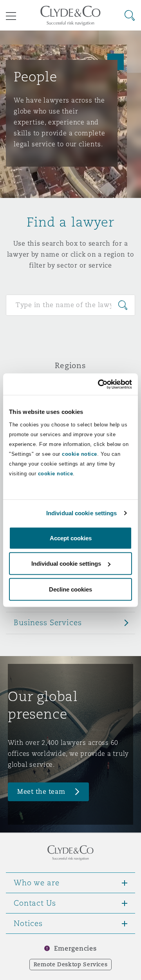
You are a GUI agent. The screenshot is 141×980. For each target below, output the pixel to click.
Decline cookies (70, 589)
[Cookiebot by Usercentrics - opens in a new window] (99, 384)
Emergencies (75, 948)
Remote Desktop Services (71, 964)
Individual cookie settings (81, 513)
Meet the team (41, 792)
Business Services (48, 622)
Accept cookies (71, 537)
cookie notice (79, 454)
